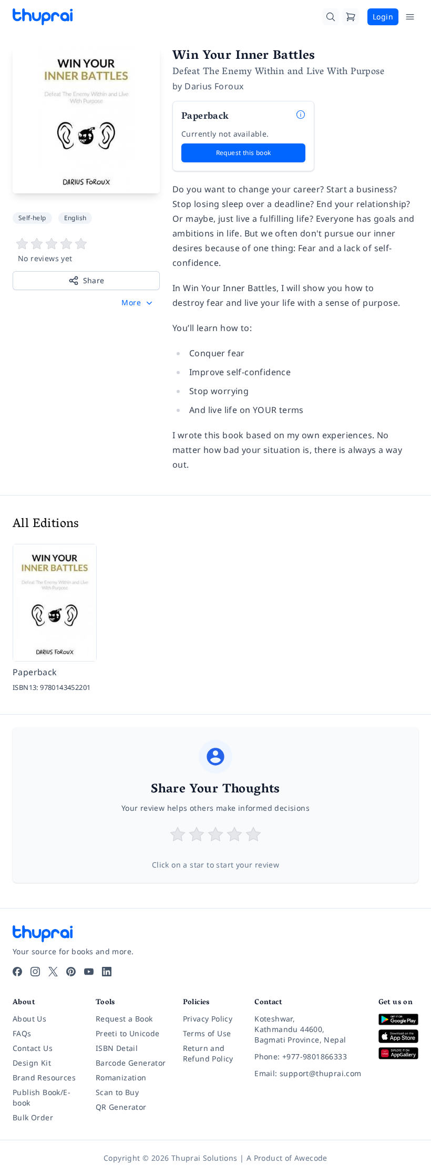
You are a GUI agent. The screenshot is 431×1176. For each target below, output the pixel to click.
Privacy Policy (208, 1019)
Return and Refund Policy (208, 1053)
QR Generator (121, 1107)
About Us (29, 1019)
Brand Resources (44, 1077)
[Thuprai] (43, 16)
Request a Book (124, 1019)
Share (94, 280)
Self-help (32, 217)
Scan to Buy (117, 1092)
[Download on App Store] (398, 1036)
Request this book (243, 152)
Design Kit (32, 1063)
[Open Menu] (410, 16)
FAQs (22, 1033)
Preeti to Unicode (128, 1033)
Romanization (121, 1077)
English (75, 217)
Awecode (310, 1158)
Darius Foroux (213, 86)
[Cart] (350, 16)
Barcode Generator (131, 1063)
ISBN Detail (117, 1048)
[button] (138, 302)
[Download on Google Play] (398, 1020)
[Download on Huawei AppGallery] (398, 1053)
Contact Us (33, 1048)
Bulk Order (33, 1117)
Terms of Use (207, 1033)
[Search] (330, 16)
